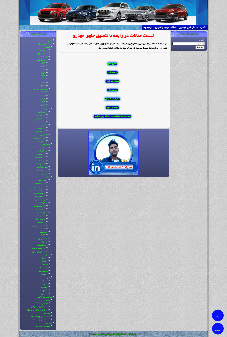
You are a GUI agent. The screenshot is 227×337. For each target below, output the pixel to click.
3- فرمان (44, 135)
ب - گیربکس (40, 119)
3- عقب (44, 265)
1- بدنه (45, 281)
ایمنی (48, 47)
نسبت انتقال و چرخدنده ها (40, 317)
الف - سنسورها (39, 206)
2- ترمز (45, 125)
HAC (43, 83)
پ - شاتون (41, 223)
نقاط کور (47, 313)
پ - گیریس (41, 122)
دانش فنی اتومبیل (188, 27)
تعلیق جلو (112, 64)
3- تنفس (44, 232)
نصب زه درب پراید (43, 326)
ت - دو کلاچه (40, 164)
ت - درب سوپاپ (39, 193)
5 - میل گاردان (42, 167)
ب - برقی (41, 141)
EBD (43, 67)
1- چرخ (45, 258)
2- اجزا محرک (42, 213)
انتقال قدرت (45, 145)
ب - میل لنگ (40, 219)
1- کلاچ (45, 148)
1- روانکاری (43, 112)
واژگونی (47, 300)
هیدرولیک (46, 109)
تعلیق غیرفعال (112, 81)
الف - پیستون (40, 216)
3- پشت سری (42, 57)
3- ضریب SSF (42, 304)
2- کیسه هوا (43, 54)
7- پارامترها (43, 245)
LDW (43, 103)
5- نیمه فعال (43, 271)
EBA (43, 73)
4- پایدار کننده (42, 60)
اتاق (48, 278)
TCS (43, 80)
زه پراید (147, 27)
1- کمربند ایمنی (41, 51)
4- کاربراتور (43, 239)
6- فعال (44, 274)
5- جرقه (44, 242)
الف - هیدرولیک (39, 138)
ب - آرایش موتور (38, 252)
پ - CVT (41, 161)
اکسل (203, 27)
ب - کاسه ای (40, 132)
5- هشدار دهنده (41, 90)
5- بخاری (44, 294)
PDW (43, 96)
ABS (43, 64)
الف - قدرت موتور (38, 248)
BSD (43, 106)
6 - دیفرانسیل (42, 171)
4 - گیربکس (43, 151)
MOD (43, 99)
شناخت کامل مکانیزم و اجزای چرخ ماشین (112, 116)
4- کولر (45, 291)
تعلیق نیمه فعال (112, 99)
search (201, 41)
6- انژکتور (44, 203)
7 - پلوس (44, 174)
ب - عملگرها (40, 210)
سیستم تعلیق (112, 107)
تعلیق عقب (112, 72)
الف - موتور (41, 115)
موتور (48, 177)
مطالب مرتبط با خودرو (165, 27)
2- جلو (45, 261)
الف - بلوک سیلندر (38, 184)
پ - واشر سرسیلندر (37, 190)
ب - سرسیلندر (39, 187)
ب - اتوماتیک (40, 158)
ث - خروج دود (40, 197)
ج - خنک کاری (40, 200)
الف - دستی (40, 154)
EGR (43, 235)
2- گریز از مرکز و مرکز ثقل (37, 310)
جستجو (200, 47)
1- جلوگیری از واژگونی (39, 307)
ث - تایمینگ (40, 229)
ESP (43, 77)
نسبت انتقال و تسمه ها (41, 320)
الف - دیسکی (40, 128)
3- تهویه (44, 287)
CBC (43, 70)
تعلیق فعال (112, 90)
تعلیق (48, 255)
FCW (43, 93)
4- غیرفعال (43, 268)
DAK (43, 86)
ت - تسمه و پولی (39, 226)
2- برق (45, 284)
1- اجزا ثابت (43, 180)
